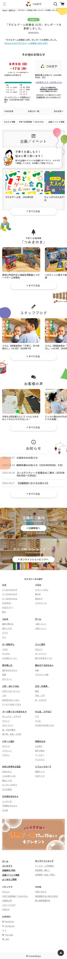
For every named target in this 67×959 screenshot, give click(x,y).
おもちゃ (6, 891)
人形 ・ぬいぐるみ (10, 686)
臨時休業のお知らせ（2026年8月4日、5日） (48, 76)
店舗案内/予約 (8, 870)
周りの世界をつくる (43, 658)
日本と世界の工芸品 (11, 766)
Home (4, 10)
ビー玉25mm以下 (9, 594)
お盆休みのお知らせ (12, 75)
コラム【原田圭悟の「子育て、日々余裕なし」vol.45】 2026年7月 (21, 347)
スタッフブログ (8, 905)
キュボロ (6, 653)
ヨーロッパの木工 (9, 784)
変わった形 (7, 628)
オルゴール (7, 679)
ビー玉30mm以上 (9, 598)
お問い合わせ (40, 891)
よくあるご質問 (9, 879)
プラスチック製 (41, 674)
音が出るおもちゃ (9, 670)
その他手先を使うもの (44, 725)
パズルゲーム (40, 603)
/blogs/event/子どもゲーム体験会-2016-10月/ (26, 43)
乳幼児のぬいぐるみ (10, 700)
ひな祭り (39, 746)
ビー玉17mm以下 (9, 589)
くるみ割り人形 (8, 776)
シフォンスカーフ (43, 766)
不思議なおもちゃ (9, 805)
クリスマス (40, 759)
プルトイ (6, 721)
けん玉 (38, 721)
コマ (37, 716)
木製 (37, 670)
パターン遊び (8, 741)
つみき (5, 619)
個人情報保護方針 (42, 900)
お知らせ (11, 10)
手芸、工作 (40, 695)
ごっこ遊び (40, 644)
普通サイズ (40, 771)
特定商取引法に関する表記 (46, 896)
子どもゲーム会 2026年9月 (19, 197)
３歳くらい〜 (40, 623)
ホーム (5, 861)
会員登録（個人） (42, 870)
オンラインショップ (44, 860)
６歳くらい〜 (40, 628)
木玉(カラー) (7, 607)
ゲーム (38, 619)
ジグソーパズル (41, 589)
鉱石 (4, 611)
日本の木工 (7, 771)
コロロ (5, 649)
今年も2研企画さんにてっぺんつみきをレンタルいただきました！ (20, 417)
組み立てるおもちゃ (44, 665)
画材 (37, 691)
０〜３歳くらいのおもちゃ (14, 711)
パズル (38, 584)
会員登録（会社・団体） (45, 874)
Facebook (9, 921)
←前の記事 (8, 111)
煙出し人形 (7, 780)
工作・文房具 (42, 686)
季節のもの (40, 741)
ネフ (4, 637)
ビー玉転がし (8, 644)
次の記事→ (58, 111)
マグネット (7, 750)
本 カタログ (40, 700)
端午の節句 (40, 750)
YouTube (9, 934)
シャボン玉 (7, 801)
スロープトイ (7, 725)
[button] (4, 4)
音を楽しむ (7, 665)
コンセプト (7, 865)
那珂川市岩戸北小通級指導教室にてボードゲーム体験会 (21, 276)
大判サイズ (40, 776)
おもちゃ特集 (9, 121)
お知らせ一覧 (33, 111)
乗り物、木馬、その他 (11, 734)
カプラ (5, 632)
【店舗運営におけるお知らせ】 (48, 97)
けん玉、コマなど (43, 711)
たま (4, 584)
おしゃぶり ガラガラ (11, 716)
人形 (4, 695)
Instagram (10, 926)
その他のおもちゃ (10, 796)
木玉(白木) (6, 603)
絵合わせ (39, 598)
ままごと (39, 649)
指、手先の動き (8, 729)
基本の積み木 (8, 623)
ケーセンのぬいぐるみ (11, 704)
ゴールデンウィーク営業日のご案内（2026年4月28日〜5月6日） (17, 99)
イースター (39, 755)
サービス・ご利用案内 (44, 865)
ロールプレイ (40, 653)
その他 (5, 810)
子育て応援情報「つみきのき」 (32, 121)
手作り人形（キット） (11, 691)
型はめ (38, 594)
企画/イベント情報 (56, 121)
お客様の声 (7, 900)
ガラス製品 (7, 789)
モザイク (6, 746)
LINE (7, 939)
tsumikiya (35, 955)
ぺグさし (6, 755)
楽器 (4, 674)
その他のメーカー (9, 658)
